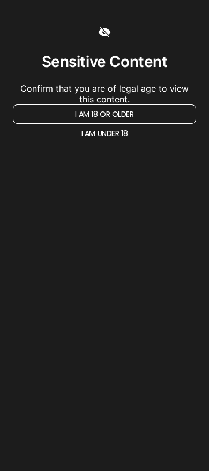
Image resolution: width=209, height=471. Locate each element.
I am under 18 (104, 133)
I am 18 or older (104, 114)
